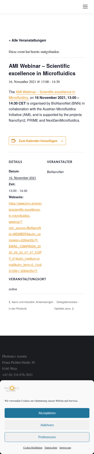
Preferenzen (47, 437)
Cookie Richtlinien (32, 447)
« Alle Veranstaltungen (27, 40)
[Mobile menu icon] (85, 6)
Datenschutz (51, 447)
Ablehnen (47, 425)
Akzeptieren (47, 413)
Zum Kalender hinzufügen (38, 140)
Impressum (65, 447)
